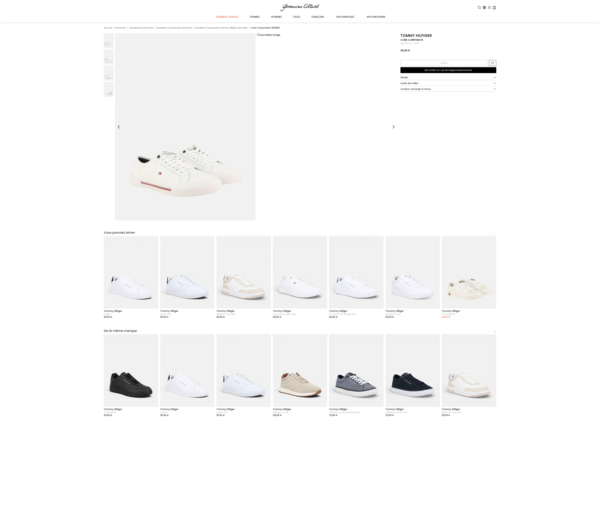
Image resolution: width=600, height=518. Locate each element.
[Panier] (494, 7)
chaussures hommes (141, 27)
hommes (120, 27)
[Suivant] (393, 126)
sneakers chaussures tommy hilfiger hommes (221, 27)
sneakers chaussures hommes (174, 27)
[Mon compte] (489, 7)
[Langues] (484, 7)
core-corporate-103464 (265, 27)
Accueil (108, 27)
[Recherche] (479, 7)
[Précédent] (118, 126)
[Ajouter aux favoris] (492, 63)
